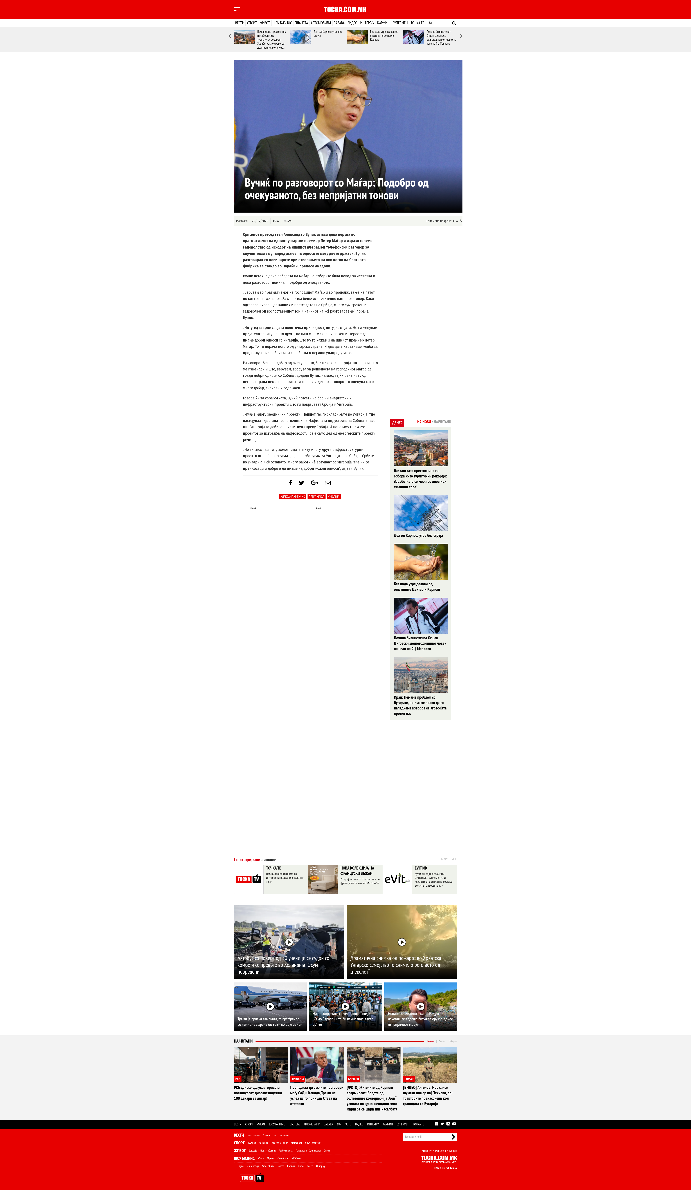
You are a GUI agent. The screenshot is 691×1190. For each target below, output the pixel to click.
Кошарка (263, 1143)
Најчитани (243, 1041)
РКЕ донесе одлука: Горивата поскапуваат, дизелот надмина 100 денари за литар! (258, 1093)
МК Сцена (296, 1158)
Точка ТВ (417, 23)
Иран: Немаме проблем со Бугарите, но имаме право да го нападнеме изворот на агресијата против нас (420, 705)
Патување (300, 1150)
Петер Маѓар (316, 497)
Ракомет (275, 1143)
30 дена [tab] (453, 1041)
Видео (352, 23)
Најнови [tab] (424, 422)
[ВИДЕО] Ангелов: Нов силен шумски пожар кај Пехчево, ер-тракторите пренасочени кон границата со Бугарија (428, 1095)
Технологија (253, 1166)
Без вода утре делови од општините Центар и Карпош (384, 36)
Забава (339, 23)
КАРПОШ (353, 1079)
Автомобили (321, 23)
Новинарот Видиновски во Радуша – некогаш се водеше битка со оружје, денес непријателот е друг (420, 1019)
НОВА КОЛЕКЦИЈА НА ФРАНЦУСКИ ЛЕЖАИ (357, 871)
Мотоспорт (296, 1143)
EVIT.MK (421, 868)
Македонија (253, 1135)
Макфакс (241, 221)
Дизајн (327, 1150)
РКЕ (237, 1079)
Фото (348, 1124)
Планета (301, 23)
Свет (275, 1135)
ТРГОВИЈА (298, 1079)
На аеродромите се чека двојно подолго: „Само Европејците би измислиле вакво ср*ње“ (344, 1019)
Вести (239, 23)
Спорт (252, 23)
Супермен (400, 23)
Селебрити (282, 1158)
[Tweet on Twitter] (301, 483)
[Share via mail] (328, 483)
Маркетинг (440, 1150)
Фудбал (252, 1143)
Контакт (453, 1150)
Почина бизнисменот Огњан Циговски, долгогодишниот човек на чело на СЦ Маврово (441, 37)
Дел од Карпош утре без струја (418, 535)
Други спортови (313, 1143)
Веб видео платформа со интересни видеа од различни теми (285, 877)
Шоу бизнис (282, 23)
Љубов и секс (286, 1150)
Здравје (253, 1150)
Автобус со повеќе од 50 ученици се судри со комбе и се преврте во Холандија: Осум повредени (283, 965)
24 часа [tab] (430, 1041)
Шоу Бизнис (244, 1158)
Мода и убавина (268, 1150)
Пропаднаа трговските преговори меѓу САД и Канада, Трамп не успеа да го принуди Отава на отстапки (316, 1095)
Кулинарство (314, 1150)
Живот (265, 23)
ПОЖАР (409, 1079)
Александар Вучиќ (293, 497)
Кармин (383, 23)
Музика (270, 1158)
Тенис (285, 1143)
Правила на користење (445, 1167)
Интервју (367, 23)
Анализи (284, 1135)
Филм (261, 1158)
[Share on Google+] (314, 483)
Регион (266, 1135)
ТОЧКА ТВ (273, 868)
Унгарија (333, 497)
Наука (240, 1166)
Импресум (427, 1150)
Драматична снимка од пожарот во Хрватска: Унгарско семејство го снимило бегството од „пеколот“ (396, 965)
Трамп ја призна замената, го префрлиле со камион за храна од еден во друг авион (270, 1021)
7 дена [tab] (442, 1041)
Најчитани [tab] (442, 422)
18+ (429, 23)
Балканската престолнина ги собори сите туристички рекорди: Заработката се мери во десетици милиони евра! (271, 39)
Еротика (291, 1166)
